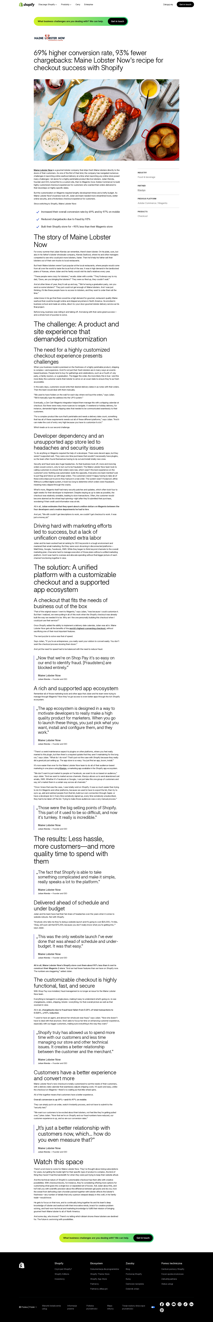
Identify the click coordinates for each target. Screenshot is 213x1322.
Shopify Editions (62, 1274)
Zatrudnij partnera (169, 1279)
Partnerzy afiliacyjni (98, 1289)
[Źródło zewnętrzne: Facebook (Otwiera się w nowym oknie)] (162, 1304)
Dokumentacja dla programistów (104, 1269)
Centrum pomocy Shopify (172, 1269)
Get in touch (185, 4)
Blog (128, 1269)
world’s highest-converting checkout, (87, 628)
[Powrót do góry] (21, 1265)
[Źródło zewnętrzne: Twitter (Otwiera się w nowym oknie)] (168, 1304)
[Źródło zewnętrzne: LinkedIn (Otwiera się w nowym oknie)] (191, 1304)
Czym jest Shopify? (63, 1269)
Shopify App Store (98, 1279)
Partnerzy (94, 1284)
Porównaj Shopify (134, 1274)
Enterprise (88, 4)
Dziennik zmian (132, 1289)
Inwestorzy (60, 1279)
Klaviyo (62, 768)
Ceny (78, 4)
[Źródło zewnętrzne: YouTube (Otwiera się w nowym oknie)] (174, 1304)
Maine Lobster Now (43, 170)
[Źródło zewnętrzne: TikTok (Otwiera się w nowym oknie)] (185, 1304)
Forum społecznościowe (172, 1274)
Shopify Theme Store (99, 1274)
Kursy (128, 1279)
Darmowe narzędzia (135, 1284)
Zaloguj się (168, 4)
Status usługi (167, 1284)
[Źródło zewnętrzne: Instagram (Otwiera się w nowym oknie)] (180, 1304)
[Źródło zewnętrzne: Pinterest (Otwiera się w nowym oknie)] (162, 1310)
